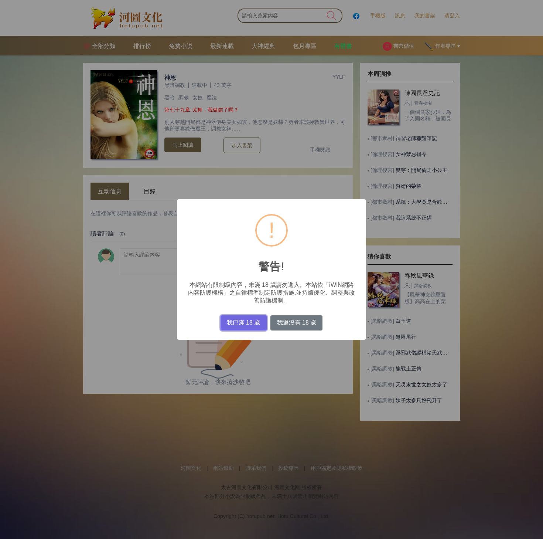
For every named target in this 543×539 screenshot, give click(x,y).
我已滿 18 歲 (243, 322)
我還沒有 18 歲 (296, 322)
